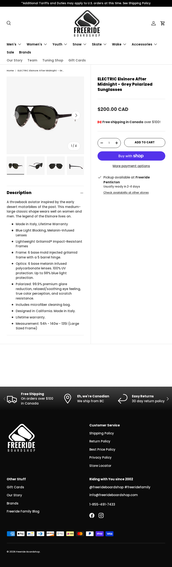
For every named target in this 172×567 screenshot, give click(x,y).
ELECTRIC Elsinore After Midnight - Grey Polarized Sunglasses (41, 70)
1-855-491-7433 (102, 504)
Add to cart (145, 142)
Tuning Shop (52, 60)
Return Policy (99, 441)
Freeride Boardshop (28, 551)
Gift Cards (77, 60)
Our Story (14, 60)
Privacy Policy (100, 457)
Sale (10, 52)
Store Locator (100, 465)
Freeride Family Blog (23, 511)
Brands (25, 52)
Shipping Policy (101, 433)
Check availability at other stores (126, 192)
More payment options (131, 166)
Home (10, 70)
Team (32, 60)
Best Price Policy (102, 449)
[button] (162, 23)
